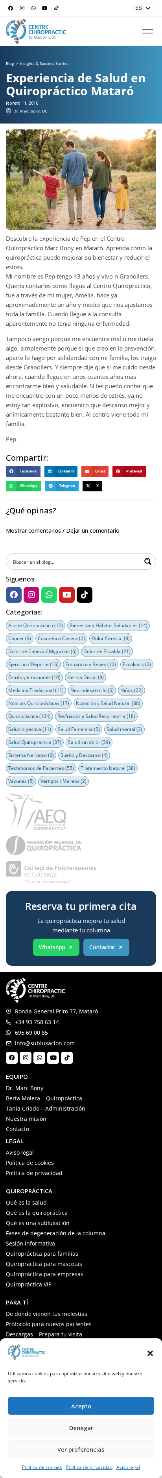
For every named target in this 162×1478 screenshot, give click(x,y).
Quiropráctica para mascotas (44, 1264)
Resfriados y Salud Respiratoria (96, 716)
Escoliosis (137, 664)
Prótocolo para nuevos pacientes (49, 1324)
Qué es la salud (26, 1202)
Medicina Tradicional (36, 690)
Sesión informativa (30, 1243)
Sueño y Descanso (84, 755)
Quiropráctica (29, 716)
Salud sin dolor (89, 742)
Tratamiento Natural (108, 768)
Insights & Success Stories (44, 63)
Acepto (81, 1406)
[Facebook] (10, 8)
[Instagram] (22, 8)
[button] (150, 1353)
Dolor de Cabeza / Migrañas (42, 651)
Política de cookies (42, 1467)
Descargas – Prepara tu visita (44, 1334)
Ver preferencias (81, 1449)
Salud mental (124, 729)
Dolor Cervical (111, 638)
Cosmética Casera (61, 638)
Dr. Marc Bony (24, 1088)
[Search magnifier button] (147, 561)
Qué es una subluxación (38, 1223)
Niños (131, 690)
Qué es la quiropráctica (37, 1212)
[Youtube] (45, 8)
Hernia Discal (85, 677)
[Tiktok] (56, 8)
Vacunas (21, 781)
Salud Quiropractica (34, 742)
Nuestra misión (26, 1118)
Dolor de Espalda (107, 651)
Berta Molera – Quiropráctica (44, 1098)
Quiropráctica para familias (42, 1253)
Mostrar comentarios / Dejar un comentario (63, 530)
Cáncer (19, 638)
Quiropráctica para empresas (44, 1274)
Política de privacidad (89, 1467)
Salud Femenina (79, 729)
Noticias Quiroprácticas (38, 703)
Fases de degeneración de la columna (55, 1233)
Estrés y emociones (34, 677)
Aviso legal (128, 1467)
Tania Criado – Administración (45, 1108)
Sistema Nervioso (31, 755)
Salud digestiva (29, 729)
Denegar (81, 1428)
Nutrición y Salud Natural (108, 703)
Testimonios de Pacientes (41, 768)
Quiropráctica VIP (29, 1284)
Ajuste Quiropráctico (35, 625)
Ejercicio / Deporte (33, 664)
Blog (10, 63)
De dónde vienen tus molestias (46, 1313)
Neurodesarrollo (92, 690)
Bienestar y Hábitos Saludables (108, 625)
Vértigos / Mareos (63, 781)
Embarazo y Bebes (90, 664)
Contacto (17, 1129)
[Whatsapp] (33, 8)
